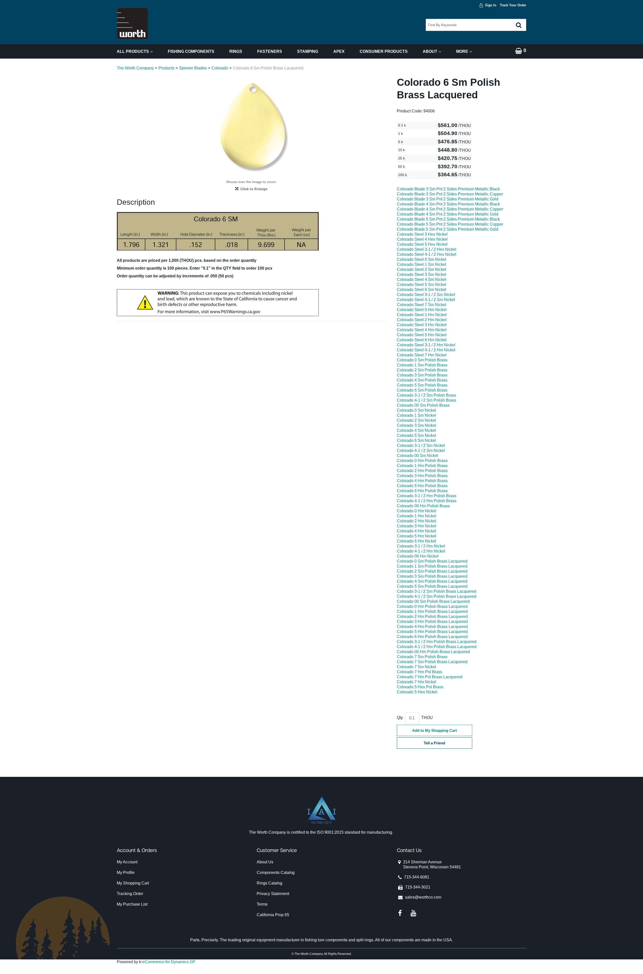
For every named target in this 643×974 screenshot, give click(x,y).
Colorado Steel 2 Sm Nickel (421, 269)
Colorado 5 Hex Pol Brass (420, 687)
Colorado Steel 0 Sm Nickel (421, 259)
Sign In (490, 5)
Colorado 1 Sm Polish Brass (422, 365)
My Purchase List (132, 904)
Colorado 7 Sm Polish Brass (422, 657)
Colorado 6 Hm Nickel (416, 541)
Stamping (307, 51)
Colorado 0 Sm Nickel (416, 410)
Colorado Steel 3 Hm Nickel (422, 325)
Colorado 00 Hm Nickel (418, 556)
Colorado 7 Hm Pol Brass (419, 672)
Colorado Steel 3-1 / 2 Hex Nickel (426, 249)
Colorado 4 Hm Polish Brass (422, 481)
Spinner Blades (193, 68)
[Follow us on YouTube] (413, 913)
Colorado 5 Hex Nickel (417, 692)
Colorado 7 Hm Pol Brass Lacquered (429, 677)
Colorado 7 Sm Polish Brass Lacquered (432, 662)
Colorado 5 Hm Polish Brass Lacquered (432, 631)
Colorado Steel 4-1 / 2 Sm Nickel (426, 300)
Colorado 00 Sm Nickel (417, 455)
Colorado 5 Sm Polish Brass (422, 385)
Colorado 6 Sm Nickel (416, 440)
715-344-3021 (417, 887)
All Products (133, 51)
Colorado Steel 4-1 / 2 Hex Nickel (426, 254)
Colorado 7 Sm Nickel (416, 667)
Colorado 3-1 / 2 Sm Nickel (421, 445)
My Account (127, 862)
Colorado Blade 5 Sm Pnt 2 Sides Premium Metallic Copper (450, 224)
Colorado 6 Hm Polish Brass (422, 491)
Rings (235, 51)
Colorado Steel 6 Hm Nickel (422, 340)
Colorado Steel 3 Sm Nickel (421, 274)
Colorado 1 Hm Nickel (416, 516)
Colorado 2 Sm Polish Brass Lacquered (432, 571)
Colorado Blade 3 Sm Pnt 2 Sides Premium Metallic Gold (447, 199)
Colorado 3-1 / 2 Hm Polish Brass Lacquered (436, 642)
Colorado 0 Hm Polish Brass (422, 460)
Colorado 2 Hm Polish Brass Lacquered (432, 616)
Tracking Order (130, 894)
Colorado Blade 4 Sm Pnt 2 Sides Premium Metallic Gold (447, 214)
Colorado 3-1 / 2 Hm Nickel (421, 546)
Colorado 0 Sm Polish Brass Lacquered (432, 561)
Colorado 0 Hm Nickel (416, 511)
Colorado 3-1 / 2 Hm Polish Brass (426, 496)
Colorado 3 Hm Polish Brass (422, 476)
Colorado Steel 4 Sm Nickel (421, 279)
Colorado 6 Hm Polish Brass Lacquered (432, 636)
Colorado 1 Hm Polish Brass (422, 465)
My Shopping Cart (133, 883)
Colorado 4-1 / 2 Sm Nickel (421, 450)
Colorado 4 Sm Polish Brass (422, 380)
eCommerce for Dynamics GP (168, 962)
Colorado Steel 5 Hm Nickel (422, 335)
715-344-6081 (416, 877)
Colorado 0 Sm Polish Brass (422, 360)
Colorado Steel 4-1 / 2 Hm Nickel (426, 350)
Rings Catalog (269, 883)
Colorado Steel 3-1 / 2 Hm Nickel (426, 345)
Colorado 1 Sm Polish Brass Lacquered (432, 566)
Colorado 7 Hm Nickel (416, 682)
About (430, 51)
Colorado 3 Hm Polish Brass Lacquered (432, 621)
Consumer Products (384, 51)
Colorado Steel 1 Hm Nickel (422, 315)
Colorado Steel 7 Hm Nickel (422, 355)
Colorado (219, 68)
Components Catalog (276, 872)
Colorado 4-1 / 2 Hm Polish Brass (426, 501)
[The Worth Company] (132, 23)
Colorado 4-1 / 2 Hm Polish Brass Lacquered (436, 647)
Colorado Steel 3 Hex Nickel (422, 234)
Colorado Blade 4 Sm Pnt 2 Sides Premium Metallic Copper (450, 209)
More (462, 51)
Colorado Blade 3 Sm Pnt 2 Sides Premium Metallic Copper (450, 194)
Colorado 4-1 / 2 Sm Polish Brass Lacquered (436, 596)
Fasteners (269, 51)
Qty (400, 717)
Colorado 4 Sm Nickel (416, 430)
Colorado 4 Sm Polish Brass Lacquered (432, 581)
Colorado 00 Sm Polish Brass (423, 405)
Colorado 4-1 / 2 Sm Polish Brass (426, 400)
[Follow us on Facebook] (400, 913)
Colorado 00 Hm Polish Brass (423, 506)
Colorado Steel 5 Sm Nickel (421, 284)
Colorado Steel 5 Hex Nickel (422, 244)
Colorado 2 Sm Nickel (416, 420)
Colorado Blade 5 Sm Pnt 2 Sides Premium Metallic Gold (447, 229)
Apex (339, 51)
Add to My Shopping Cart (434, 730)
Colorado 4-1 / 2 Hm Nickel (421, 551)
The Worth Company (135, 68)
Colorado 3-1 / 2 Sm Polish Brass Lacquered (436, 591)
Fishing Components (191, 51)
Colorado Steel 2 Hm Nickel (422, 320)
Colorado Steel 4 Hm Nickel (422, 330)
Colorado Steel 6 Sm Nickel (421, 289)
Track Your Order (513, 5)
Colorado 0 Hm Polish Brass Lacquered (432, 606)
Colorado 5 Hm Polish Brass (422, 486)
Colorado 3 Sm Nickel (416, 425)
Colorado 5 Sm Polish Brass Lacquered (432, 586)
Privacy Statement (273, 894)
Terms (262, 904)
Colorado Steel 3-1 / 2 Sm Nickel (426, 294)
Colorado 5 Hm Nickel (416, 536)
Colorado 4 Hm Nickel (416, 531)
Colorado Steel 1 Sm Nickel (421, 264)
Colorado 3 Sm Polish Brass (422, 375)
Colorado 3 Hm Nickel (416, 526)
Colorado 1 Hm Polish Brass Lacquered (432, 611)
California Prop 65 (273, 915)
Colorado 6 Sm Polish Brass (422, 390)
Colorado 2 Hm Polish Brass (422, 471)
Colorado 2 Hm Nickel (416, 521)
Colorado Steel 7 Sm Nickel (421, 305)
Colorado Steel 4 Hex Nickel (422, 239)
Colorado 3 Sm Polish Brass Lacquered (432, 576)
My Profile (126, 872)
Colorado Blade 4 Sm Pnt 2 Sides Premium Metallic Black (448, 204)
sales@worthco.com (423, 897)
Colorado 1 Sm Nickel (416, 415)
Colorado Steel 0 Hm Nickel (422, 310)
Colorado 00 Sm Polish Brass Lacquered (433, 601)
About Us (265, 862)
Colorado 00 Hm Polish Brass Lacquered (433, 652)
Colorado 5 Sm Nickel (416, 435)
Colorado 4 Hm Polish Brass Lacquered (432, 626)
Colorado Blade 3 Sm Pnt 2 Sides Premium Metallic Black (448, 189)
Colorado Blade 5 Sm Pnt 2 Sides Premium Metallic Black (448, 219)
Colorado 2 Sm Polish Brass (422, 370)
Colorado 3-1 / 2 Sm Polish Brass (426, 395)
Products (166, 68)
